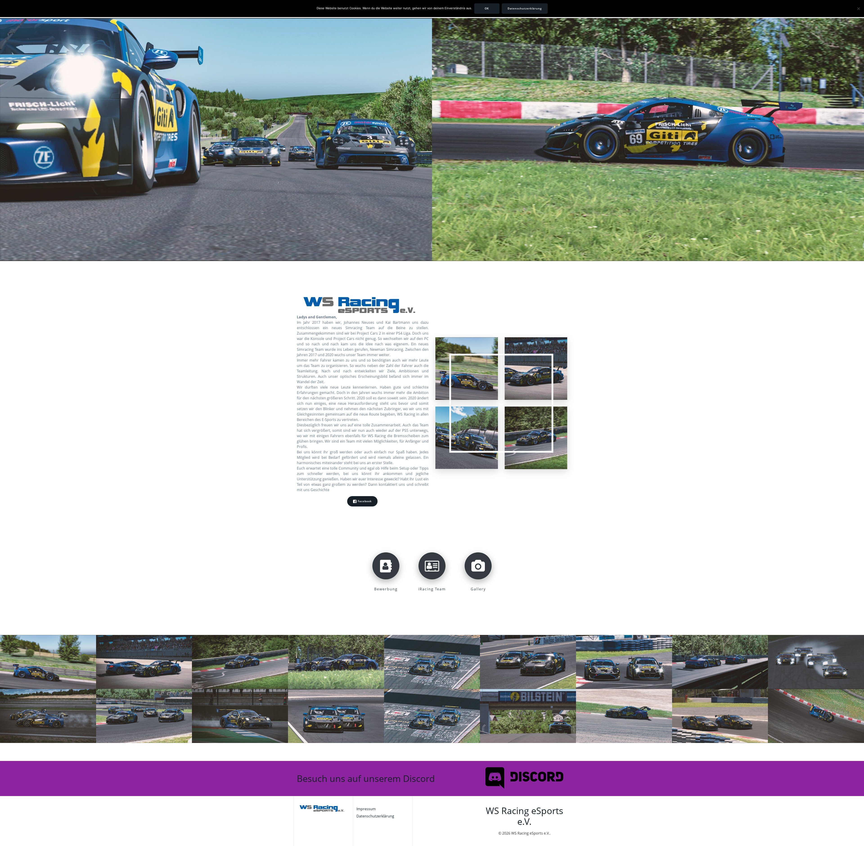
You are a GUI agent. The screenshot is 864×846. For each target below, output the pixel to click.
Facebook (365, 501)
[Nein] (858, 8)
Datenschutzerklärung (375, 816)
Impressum (366, 808)
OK (487, 8)
